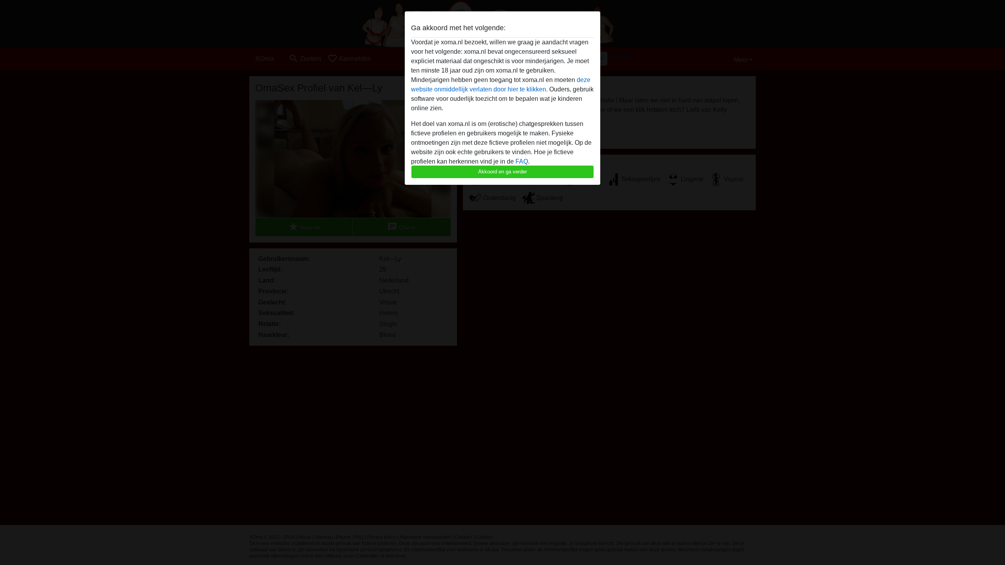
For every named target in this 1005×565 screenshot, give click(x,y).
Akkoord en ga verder (502, 172)
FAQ (521, 161)
